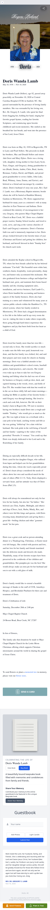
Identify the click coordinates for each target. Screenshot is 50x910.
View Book (11, 768)
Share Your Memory (15, 801)
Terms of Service (31, 900)
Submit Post (25, 840)
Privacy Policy (18, 900)
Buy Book (24, 768)
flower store (21, 675)
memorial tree (31, 672)
